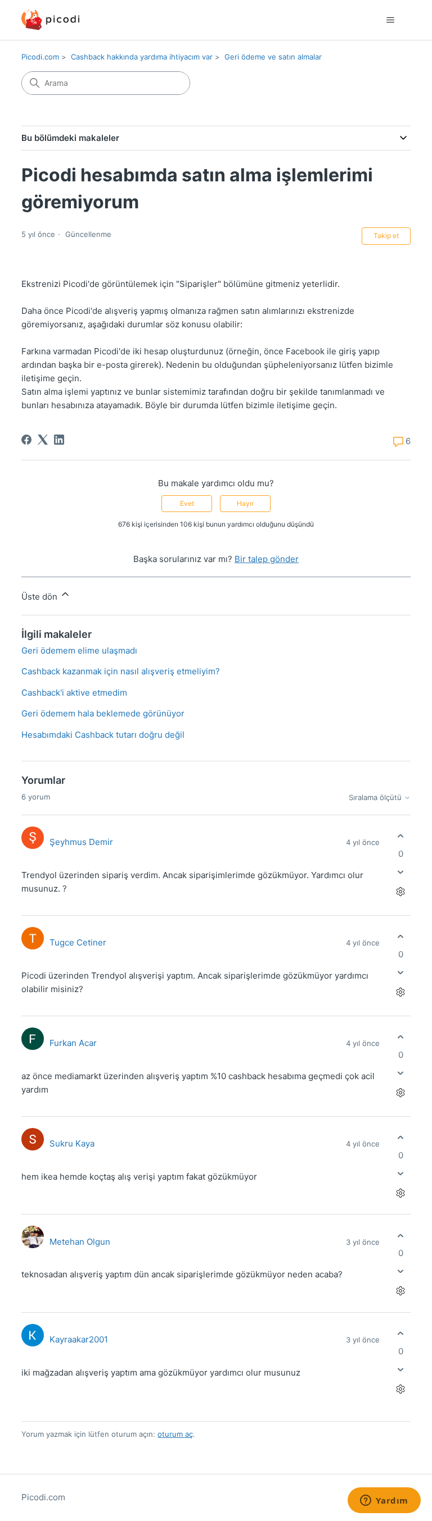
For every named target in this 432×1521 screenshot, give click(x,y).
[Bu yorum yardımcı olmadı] (401, 871)
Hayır (245, 503)
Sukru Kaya (72, 1143)
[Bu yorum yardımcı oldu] (401, 836)
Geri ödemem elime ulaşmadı (79, 650)
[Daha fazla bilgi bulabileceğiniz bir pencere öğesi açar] (384, 1501)
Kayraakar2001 (79, 1339)
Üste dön (40, 596)
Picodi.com (40, 56)
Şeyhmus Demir (81, 842)
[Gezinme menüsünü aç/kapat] (391, 20)
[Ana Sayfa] (50, 20)
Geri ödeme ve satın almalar (273, 56)
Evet (187, 503)
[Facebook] (26, 440)
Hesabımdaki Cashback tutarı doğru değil (102, 734)
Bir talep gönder (267, 559)
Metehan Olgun (80, 1241)
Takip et (386, 235)
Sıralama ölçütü (376, 797)
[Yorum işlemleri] (401, 891)
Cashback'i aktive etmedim (74, 692)
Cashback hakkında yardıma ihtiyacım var (142, 56)
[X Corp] (43, 440)
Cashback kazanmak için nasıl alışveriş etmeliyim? (120, 671)
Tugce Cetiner (78, 942)
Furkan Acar (73, 1043)
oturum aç (175, 1433)
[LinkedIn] (59, 440)
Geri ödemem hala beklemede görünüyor (102, 713)
